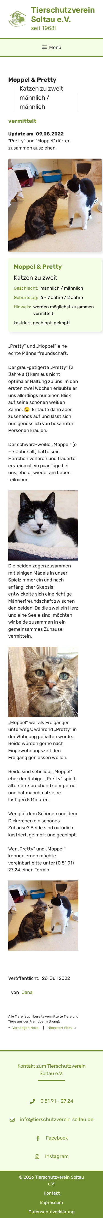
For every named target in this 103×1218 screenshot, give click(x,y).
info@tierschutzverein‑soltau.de (56, 1119)
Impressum (51, 1202)
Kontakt (52, 1193)
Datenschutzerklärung (52, 1211)
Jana (27, 992)
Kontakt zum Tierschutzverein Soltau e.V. (52, 1069)
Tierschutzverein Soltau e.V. (63, 14)
